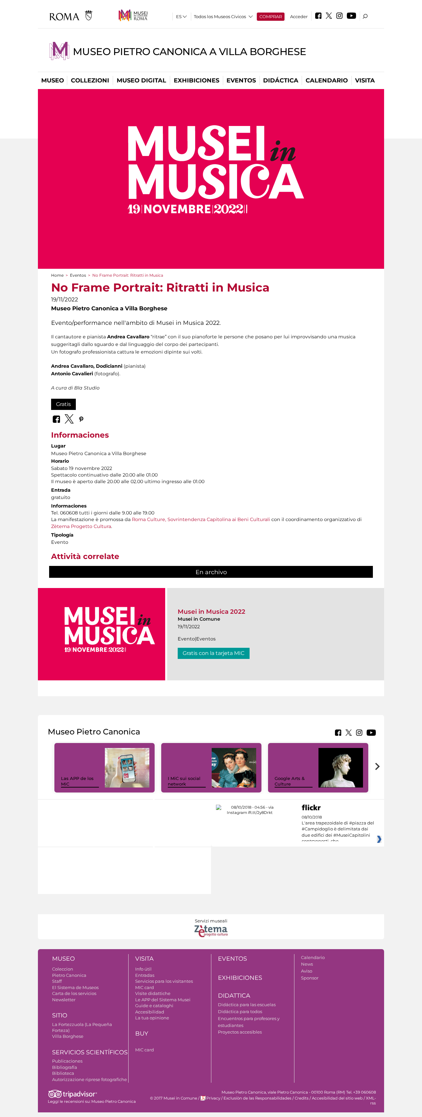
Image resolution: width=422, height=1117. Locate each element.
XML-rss (371, 1100)
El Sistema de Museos (75, 987)
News (307, 964)
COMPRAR (270, 16)
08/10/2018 (338, 829)
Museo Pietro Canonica (113, 1101)
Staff (57, 981)
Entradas (144, 975)
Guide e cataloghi (154, 1005)
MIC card (144, 987)
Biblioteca (63, 1073)
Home (57, 275)
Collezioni (90, 80)
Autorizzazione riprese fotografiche (89, 1079)
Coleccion (62, 969)
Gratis (63, 404)
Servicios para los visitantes (164, 981)
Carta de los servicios (74, 993)
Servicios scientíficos (90, 1052)
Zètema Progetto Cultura (81, 526)
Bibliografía (64, 1067)
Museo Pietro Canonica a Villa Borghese (189, 52)
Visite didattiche (152, 993)
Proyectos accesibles (240, 1032)
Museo (52, 80)
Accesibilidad (149, 1011)
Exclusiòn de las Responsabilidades (257, 1098)
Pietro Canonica (69, 975)
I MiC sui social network (184, 781)
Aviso (306, 971)
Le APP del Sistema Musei (163, 999)
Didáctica (280, 80)
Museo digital (141, 80)
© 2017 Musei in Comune (173, 1098)
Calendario (327, 80)
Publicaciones (67, 1061)
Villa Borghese (67, 1036)
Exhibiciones (196, 80)
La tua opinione (152, 1017)
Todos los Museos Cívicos (220, 16)
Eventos (241, 80)
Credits (302, 1098)
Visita (365, 80)
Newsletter (63, 999)
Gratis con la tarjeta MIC (214, 653)
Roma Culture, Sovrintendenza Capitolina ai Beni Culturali (201, 519)
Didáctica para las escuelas (247, 1004)
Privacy (213, 1098)
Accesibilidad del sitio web (337, 1098)
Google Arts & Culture (290, 781)
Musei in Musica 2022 (211, 611)
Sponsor (309, 977)
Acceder (299, 16)
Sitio (59, 1015)
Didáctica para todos (240, 1011)
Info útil (143, 969)
